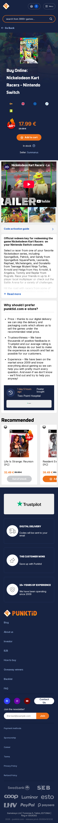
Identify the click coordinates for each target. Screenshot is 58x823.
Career (7, 747)
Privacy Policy (10, 766)
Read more (14, 294)
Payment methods (12, 728)
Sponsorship (10, 738)
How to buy (10, 660)
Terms (7, 756)
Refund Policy (10, 775)
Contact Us (44, 701)
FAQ (6, 688)
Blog (6, 622)
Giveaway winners (13, 669)
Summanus (32, 152)
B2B (6, 650)
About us (8, 632)
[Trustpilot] (29, 403)
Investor (8, 641)
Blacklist (8, 679)
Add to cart (31, 137)
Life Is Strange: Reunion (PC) (18, 463)
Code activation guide (16, 228)
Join (42, 715)
